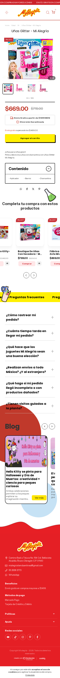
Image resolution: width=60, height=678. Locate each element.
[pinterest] (30, 637)
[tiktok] (15, 637)
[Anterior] (45, 426)
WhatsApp (14, 575)
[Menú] (7, 12)
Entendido (30, 675)
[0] (52, 13)
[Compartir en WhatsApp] (21, 189)
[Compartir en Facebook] (27, 189)
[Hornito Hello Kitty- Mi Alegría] (7, 263)
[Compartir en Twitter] (33, 189)
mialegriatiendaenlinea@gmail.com (26, 565)
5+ (18, 25)
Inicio (7, 25)
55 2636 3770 (15, 570)
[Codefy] (42, 658)
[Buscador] (47, 12)
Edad (14, 25)
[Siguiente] (52, 426)
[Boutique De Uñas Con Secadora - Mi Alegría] (39, 263)
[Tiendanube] (24, 659)
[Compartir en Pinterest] (39, 189)
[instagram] (23, 637)
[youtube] (8, 637)
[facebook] (37, 637)
